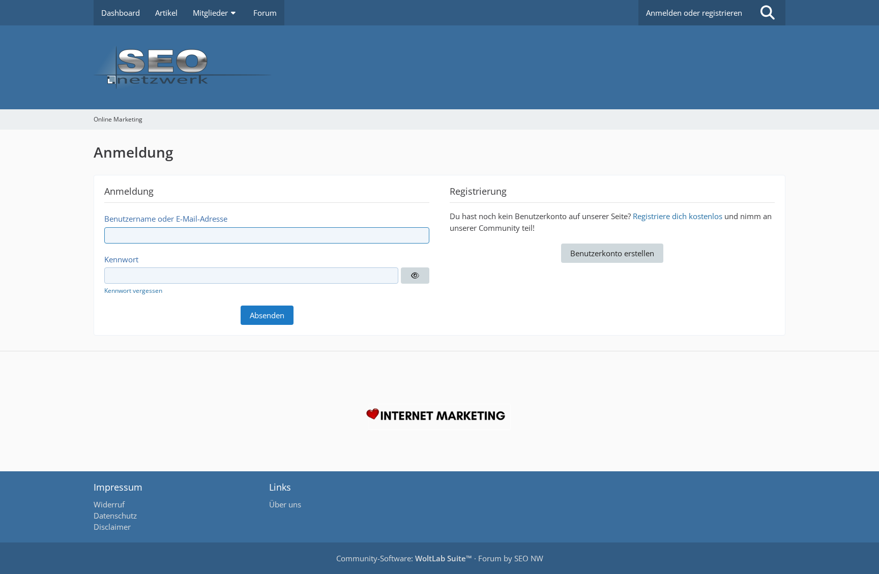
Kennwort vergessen (133, 290)
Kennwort (121, 259)
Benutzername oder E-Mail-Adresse (165, 219)
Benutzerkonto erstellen (612, 253)
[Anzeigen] (415, 275)
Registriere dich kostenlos (677, 216)
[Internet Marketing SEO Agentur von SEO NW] (439, 417)
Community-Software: (404, 558)
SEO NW (528, 558)
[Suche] (767, 12)
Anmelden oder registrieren (694, 13)
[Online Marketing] (439, 67)
